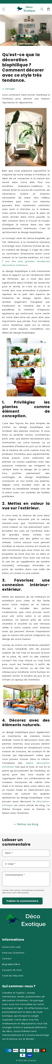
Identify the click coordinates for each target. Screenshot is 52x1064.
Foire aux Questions (13, 952)
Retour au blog (27, 824)
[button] (3, 9)
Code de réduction (12, 975)
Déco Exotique (30, 1060)
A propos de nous (12, 970)
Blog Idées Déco (11, 964)
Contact (7, 958)
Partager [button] (10, 88)
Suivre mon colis (11, 947)
